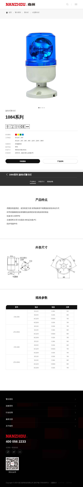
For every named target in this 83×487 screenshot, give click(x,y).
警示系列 (18, 12)
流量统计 (54, 483)
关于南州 (9, 426)
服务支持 (9, 419)
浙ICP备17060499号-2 (41, 483)
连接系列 (9, 406)
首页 (10, 12)
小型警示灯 (36, 12)
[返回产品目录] (7, 175)
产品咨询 (60, 161)
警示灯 (26, 12)
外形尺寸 (41, 181)
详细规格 (23, 161)
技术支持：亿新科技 (65, 483)
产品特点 (33, 181)
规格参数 (50, 181)
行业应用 (9, 412)
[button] (38, 107)
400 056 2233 (16, 441)
